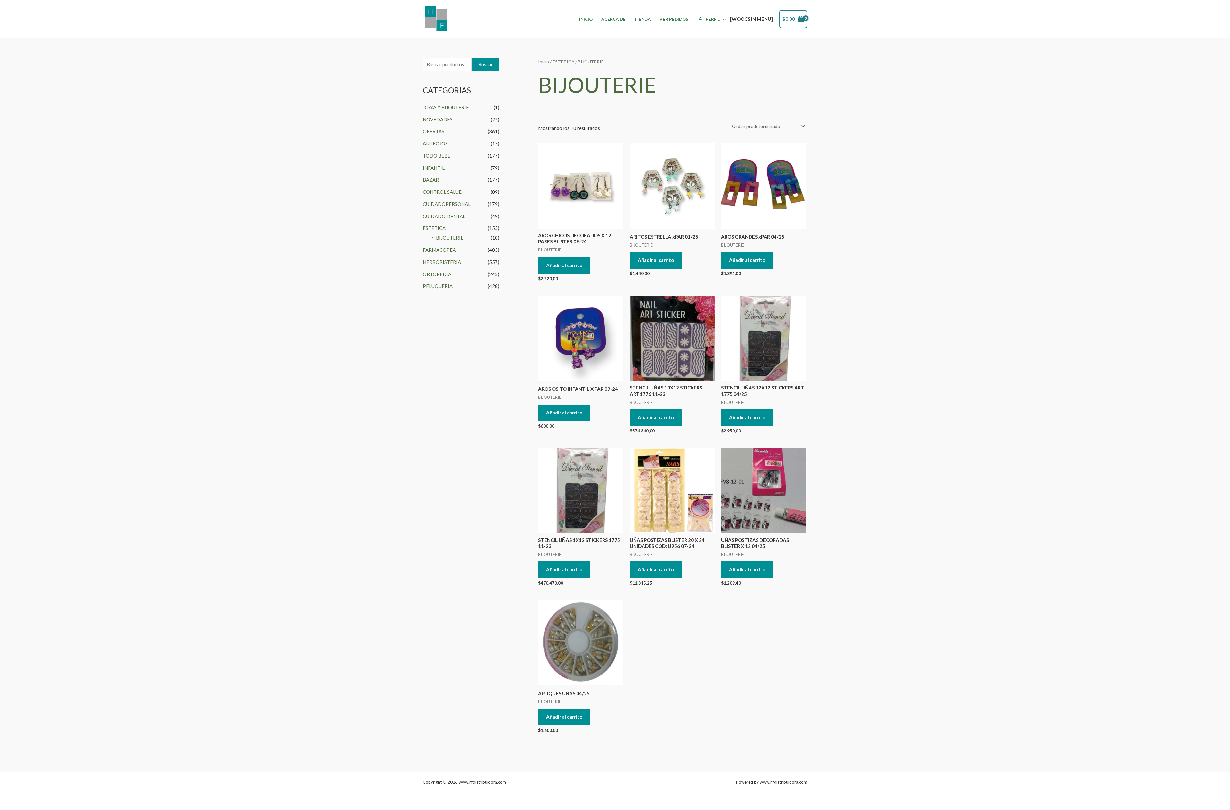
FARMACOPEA (439, 250)
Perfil (713, 19)
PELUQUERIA (438, 286)
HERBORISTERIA (442, 262)
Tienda (642, 19)
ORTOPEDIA (437, 274)
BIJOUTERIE (449, 238)
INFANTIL (434, 168)
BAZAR (431, 180)
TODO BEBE (436, 156)
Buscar (485, 64)
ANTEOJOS (435, 143)
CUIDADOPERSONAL (447, 204)
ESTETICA (434, 228)
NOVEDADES (438, 119)
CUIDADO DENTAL (444, 216)
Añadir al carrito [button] (564, 265)
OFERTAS (433, 131)
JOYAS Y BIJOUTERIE (446, 107)
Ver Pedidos (674, 19)
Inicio (586, 19)
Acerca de (613, 19)
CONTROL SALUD (443, 192)
